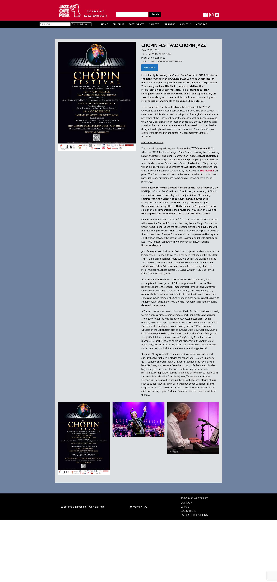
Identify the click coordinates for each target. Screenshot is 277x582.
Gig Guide (118, 24)
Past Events (136, 24)
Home (104, 24)
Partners (169, 24)
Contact (201, 24)
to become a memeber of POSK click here (82, 506)
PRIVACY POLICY (138, 507)
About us (186, 24)
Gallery (154, 24)
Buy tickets (150, 67)
